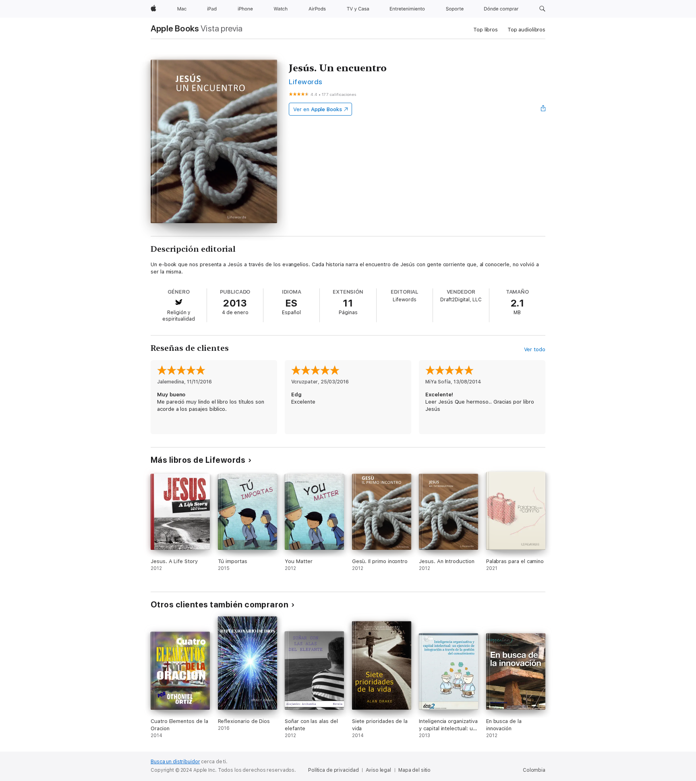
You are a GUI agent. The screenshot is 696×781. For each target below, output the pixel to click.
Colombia (534, 770)
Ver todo (534, 349)
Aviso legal (378, 770)
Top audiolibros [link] (526, 30)
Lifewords (305, 81)
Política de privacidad (333, 770)
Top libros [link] (485, 30)
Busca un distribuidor (175, 761)
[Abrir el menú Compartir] (543, 109)
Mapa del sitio (414, 770)
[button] (542, 9)
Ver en (317, 109)
